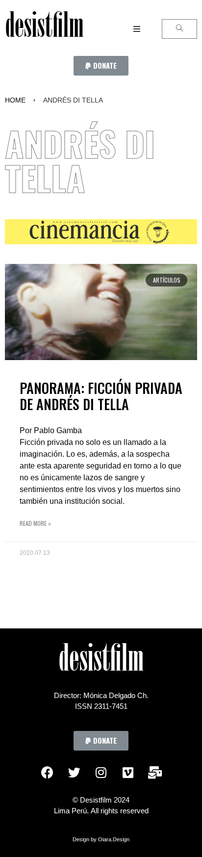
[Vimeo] (128, 772)
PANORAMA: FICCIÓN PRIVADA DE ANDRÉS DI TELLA (101, 396)
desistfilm (44, 29)
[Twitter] (74, 772)
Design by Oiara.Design (101, 839)
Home (15, 100)
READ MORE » (35, 523)
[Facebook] (47, 772)
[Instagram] (101, 772)
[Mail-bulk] (155, 772)
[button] (101, 66)
